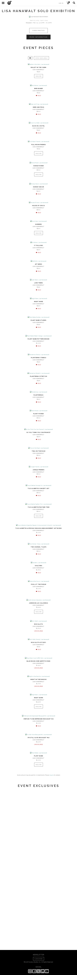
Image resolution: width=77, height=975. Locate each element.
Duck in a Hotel (38, 126)
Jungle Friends (38, 470)
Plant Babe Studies (38, 320)
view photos (38, 30)
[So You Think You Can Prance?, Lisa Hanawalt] (38, 429)
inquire (51, 775)
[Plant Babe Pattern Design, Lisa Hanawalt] (38, 336)
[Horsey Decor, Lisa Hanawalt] (38, 184)
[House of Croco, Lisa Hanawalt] (38, 202)
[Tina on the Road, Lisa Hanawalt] (38, 448)
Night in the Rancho (38, 679)
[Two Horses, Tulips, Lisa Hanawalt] (38, 544)
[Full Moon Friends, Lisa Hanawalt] (38, 141)
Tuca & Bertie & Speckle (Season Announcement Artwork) (38, 528)
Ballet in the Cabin (38, 67)
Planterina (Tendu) (38, 357)
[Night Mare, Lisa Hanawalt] (38, 298)
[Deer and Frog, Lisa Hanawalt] (38, 104)
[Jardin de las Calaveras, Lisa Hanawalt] (38, 600)
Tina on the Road (38, 451)
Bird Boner (38, 88)
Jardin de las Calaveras (38, 603)
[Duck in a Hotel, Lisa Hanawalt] (38, 123)
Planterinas (38, 395)
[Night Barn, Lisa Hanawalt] (38, 695)
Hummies (38, 224)
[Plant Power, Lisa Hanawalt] (38, 411)
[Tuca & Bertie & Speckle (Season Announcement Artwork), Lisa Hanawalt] (38, 525)
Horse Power (38, 166)
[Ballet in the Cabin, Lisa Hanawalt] (38, 64)
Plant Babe (38, 756)
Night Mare (38, 301)
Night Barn (38, 697)
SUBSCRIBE (38, 959)
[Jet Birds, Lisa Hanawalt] (38, 261)
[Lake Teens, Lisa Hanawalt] (38, 280)
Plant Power (38, 413)
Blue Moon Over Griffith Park (38, 661)
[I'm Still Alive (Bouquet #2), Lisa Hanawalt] (38, 735)
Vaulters (38, 565)
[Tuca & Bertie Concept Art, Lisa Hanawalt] (38, 485)
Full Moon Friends (38, 144)
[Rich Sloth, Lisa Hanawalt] (38, 621)
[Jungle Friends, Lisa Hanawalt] (38, 467)
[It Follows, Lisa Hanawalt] (38, 242)
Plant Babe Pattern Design (38, 339)
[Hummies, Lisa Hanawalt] (38, 221)
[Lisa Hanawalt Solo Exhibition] (38, 17)
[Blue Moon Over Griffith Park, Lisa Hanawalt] (38, 658)
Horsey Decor (38, 187)
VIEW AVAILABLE (41, 58)
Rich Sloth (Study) (38, 642)
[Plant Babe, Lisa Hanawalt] (38, 753)
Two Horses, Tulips (38, 547)
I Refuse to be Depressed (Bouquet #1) (38, 719)
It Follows (38, 245)
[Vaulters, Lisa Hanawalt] (38, 563)
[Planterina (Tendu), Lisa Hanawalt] (38, 355)
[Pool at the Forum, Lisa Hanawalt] (38, 581)
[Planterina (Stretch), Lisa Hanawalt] (38, 373)
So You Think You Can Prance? (38, 432)
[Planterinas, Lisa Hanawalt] (38, 392)
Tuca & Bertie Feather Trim (38, 507)
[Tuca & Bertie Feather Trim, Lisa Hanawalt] (38, 504)
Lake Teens (38, 283)
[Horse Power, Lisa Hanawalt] (39, 163)
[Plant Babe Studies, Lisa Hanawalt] (38, 317)
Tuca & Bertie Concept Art (38, 488)
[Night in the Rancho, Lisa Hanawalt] (38, 676)
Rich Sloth (38, 624)
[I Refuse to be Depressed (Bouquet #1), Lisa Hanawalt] (38, 716)
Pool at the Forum (38, 584)
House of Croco (38, 205)
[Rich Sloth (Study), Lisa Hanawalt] (38, 639)
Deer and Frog (38, 107)
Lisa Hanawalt (38, 69)
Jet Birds (38, 264)
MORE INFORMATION (38, 37)
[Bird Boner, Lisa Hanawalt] (38, 85)
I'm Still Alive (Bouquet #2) (39, 737)
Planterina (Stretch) (38, 376)
